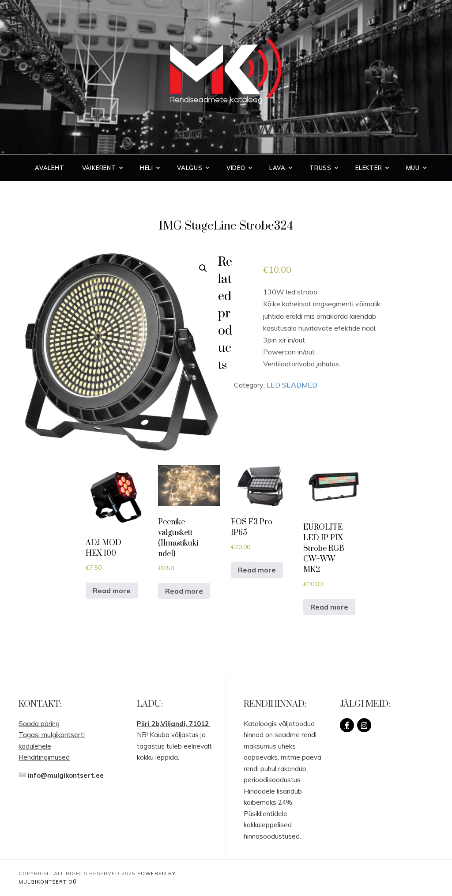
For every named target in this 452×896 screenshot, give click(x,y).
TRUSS (320, 167)
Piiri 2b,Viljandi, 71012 (174, 723)
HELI (146, 167)
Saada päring (39, 723)
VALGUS (190, 167)
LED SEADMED (292, 384)
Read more (112, 590)
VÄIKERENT (99, 167)
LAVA (277, 167)
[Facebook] (347, 725)
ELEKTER (368, 167)
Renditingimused (44, 757)
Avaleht (49, 167)
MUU (413, 167)
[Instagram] (364, 725)
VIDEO (235, 167)
